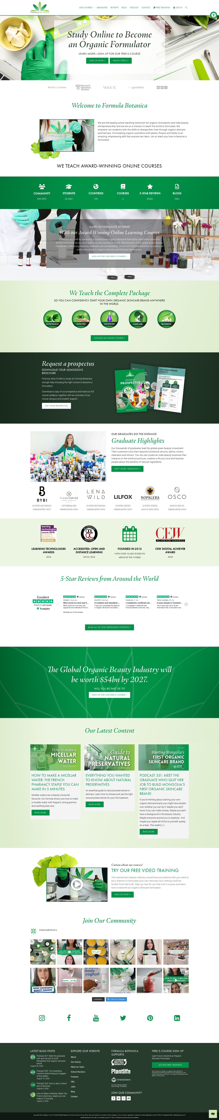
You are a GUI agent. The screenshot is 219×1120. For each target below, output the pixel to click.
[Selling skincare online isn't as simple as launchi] (176, 980)
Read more (40, 812)
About (73, 1057)
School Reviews (78, 1072)
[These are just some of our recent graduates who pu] (149, 952)
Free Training (163, 7)
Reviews (115, 7)
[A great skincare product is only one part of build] (43, 980)
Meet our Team (77, 1067)
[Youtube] (129, 1098)
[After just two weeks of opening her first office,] (69, 952)
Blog (124, 7)
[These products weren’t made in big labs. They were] (96, 952)
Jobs (73, 1086)
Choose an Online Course (108, 338)
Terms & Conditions (74, 1115)
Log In (178, 7)
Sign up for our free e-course (108, 256)
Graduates (102, 7)
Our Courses (86, 7)
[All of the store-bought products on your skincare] (122, 952)
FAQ (73, 1082)
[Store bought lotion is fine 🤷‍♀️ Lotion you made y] (96, 980)
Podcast (134, 7)
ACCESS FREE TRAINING (170, 1065)
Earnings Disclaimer (94, 1115)
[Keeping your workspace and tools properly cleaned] (176, 952)
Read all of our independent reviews (108, 627)
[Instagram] (124, 1098)
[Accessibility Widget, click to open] (213, 15)
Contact (145, 7)
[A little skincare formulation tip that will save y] (69, 980)
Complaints (104, 1115)
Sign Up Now (96, 60)
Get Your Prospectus (56, 405)
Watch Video (120, 60)
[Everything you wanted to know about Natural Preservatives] (109, 757)
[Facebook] (113, 1098)
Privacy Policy (161, 1075)
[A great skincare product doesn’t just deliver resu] (149, 980)
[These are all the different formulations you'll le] (43, 952)
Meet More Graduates (127, 468)
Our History (76, 1062)
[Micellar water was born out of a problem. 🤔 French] (122, 980)
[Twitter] (118, 1098)
